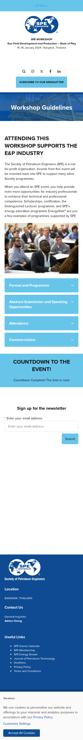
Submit (70, 439)
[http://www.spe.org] (41, 32)
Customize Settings (17, 723)
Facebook (50, 71)
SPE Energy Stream (26, 654)
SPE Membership (24, 650)
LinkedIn (59, 71)
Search (24, 71)
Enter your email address (23, 418)
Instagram (33, 71)
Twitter (42, 71)
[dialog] (41, 716)
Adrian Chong (13, 621)
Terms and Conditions (27, 671)
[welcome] (25, 580)
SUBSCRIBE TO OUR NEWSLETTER (41, 82)
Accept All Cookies (21, 733)
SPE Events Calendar (27, 646)
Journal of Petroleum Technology (34, 658)
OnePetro (20, 663)
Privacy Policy (22, 667)
